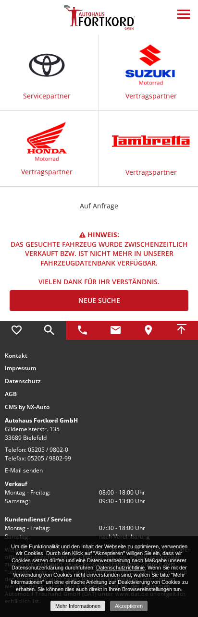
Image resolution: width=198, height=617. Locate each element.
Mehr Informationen (77, 606)
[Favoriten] (16, 330)
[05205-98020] (82, 330)
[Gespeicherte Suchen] (49, 330)
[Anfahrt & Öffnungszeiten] (148, 330)
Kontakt (16, 356)
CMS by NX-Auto (27, 407)
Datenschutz (23, 381)
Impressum (20, 368)
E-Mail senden (24, 470)
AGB (11, 394)
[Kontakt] (115, 330)
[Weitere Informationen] (99, 16)
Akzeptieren (129, 606)
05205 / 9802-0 (48, 450)
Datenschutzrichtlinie (120, 567)
